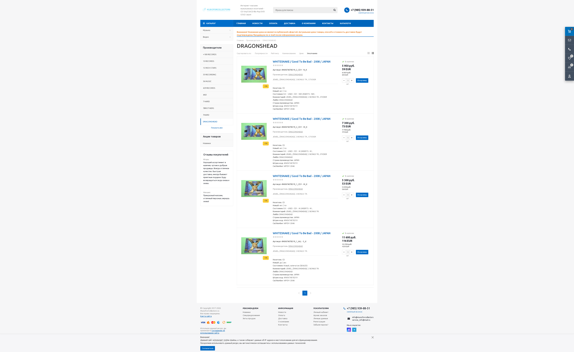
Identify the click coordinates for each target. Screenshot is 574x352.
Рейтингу (275, 53)
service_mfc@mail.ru (361, 320)
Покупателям (321, 308)
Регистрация (319, 321)
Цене (301, 53)
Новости (257, 23)
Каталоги (345, 23)
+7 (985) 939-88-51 (362, 9)
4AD (205, 95)
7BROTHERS (208, 108)
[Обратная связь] (569, 40)
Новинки (207, 143)
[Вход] (569, 76)
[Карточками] (369, 53)
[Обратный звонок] (569, 49)
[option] (305, 33)
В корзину (362, 80)
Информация (285, 308)
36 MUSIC (207, 81)
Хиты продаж (249, 318)
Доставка (289, 23)
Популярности (261, 53)
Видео (206, 37)
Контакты (327, 23)
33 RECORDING (209, 74)
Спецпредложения (251, 315)
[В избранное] (267, 65)
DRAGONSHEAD (210, 122)
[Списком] (373, 53)
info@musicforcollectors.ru (364, 317)
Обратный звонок (366, 13)
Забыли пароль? (320, 325)
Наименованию (289, 53)
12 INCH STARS (209, 68)
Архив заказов (320, 315)
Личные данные (320, 318)
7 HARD (206, 101)
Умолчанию (312, 53)
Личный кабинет (321, 312)
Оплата (273, 23)
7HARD (206, 115)
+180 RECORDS (209, 54)
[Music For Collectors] (216, 10)
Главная (241, 23)
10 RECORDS (208, 61)
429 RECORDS (209, 88)
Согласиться (207, 348)
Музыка (206, 30)
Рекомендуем (250, 308)
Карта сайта (206, 316)
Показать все (217, 128)
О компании (309, 23)
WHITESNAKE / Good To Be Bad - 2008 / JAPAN (301, 61)
